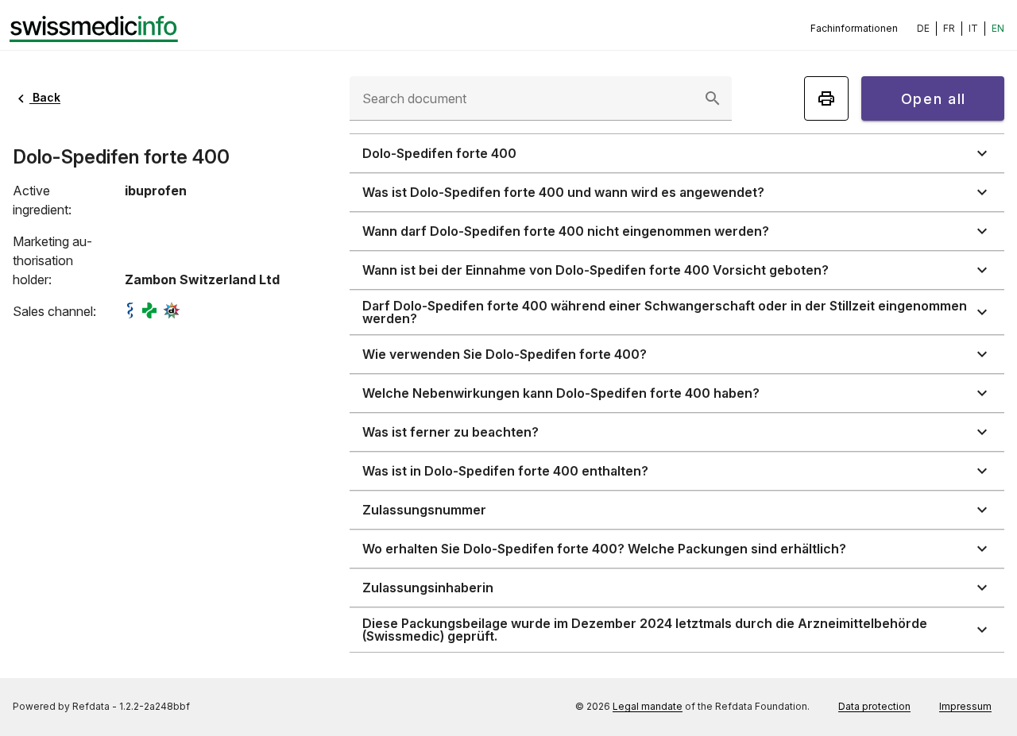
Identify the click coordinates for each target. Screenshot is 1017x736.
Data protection (874, 706)
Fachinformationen (854, 28)
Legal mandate (648, 706)
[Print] (826, 98)
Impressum (965, 706)
